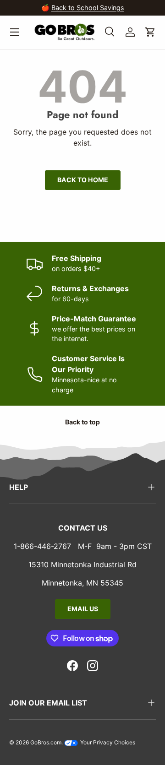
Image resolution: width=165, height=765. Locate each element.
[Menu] (15, 32)
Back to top (82, 422)
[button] (150, 32)
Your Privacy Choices (107, 742)
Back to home (82, 180)
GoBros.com (45, 742)
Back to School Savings (87, 7)
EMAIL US (82, 609)
